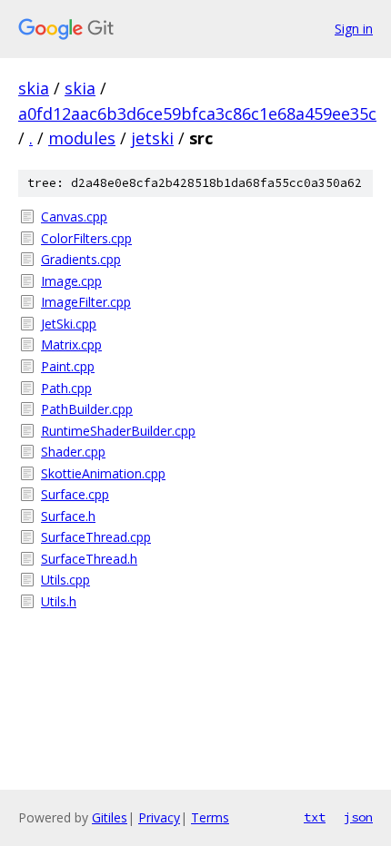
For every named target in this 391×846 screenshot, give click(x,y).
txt (315, 817)
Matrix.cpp (71, 344)
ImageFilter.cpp (86, 301)
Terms (210, 817)
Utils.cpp (65, 579)
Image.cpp (71, 281)
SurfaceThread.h (89, 558)
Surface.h (68, 516)
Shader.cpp (73, 451)
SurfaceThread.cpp (96, 537)
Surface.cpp (75, 494)
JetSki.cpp (68, 323)
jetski (152, 138)
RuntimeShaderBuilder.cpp (118, 430)
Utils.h (58, 601)
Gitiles (109, 817)
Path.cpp (66, 388)
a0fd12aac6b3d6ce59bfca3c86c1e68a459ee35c (197, 113)
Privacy (159, 817)
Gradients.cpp (81, 259)
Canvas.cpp (74, 216)
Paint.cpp (68, 366)
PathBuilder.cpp (87, 409)
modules (81, 138)
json (358, 817)
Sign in (354, 28)
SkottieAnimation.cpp (103, 473)
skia (33, 88)
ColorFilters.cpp (86, 238)
